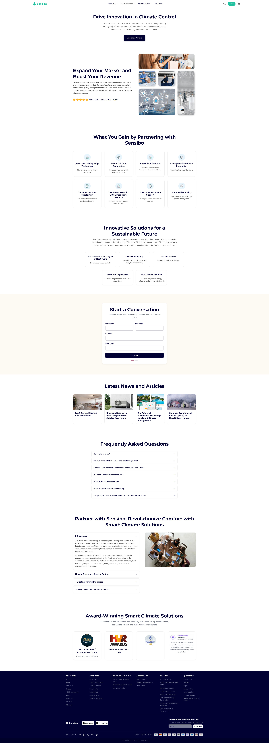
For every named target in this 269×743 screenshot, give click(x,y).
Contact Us (188, 679)
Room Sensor (142, 679)
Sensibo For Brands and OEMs (169, 683)
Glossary (69, 705)
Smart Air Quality (96, 682)
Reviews (69, 702)
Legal (186, 686)
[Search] (224, 4)
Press (68, 695)
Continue (134, 355)
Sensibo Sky (94, 692)
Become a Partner (134, 38)
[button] (114, 4)
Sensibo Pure (94, 695)
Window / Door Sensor (145, 682)
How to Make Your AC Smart (192, 699)
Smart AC (93, 679)
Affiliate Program (72, 692)
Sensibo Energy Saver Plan (121, 680)
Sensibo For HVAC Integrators (166, 710)
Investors (69, 698)
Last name (139, 323)
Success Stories (165, 679)
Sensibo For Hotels (167, 688)
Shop (232, 4)
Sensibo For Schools (167, 691)
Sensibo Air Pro (95, 686)
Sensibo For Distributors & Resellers (169, 704)
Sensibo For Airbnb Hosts (122, 685)
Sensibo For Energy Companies (167, 699)
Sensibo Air (94, 689)
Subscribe (198, 726)
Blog (68, 682)
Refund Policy (189, 692)
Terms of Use (188, 689)
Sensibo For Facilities (168, 694)
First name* (109, 323)
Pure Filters (141, 686)
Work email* (109, 343)
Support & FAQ (189, 695)
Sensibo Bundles (119, 688)
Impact (68, 689)
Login (68, 679)
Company (108, 333)
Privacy (186, 682)
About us (69, 686)
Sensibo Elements (96, 698)
